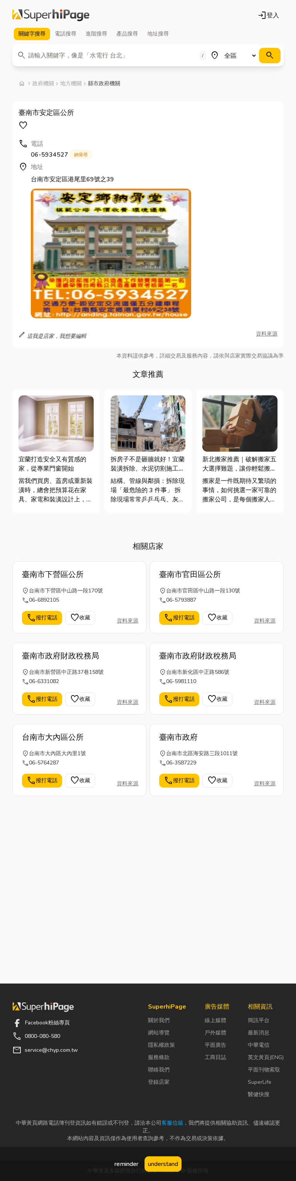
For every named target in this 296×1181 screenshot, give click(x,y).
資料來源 (267, 333)
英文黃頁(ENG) (266, 1057)
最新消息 (258, 1032)
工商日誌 (215, 1057)
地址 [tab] (158, 33)
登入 (268, 15)
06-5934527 (59, 154)
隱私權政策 (161, 1045)
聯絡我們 (159, 1069)
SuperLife (259, 1082)
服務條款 (159, 1057)
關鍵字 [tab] (31, 33)
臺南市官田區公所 (190, 574)
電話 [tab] (65, 33)
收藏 (80, 617)
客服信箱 (172, 1123)
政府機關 (43, 83)
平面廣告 (215, 1045)
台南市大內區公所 (53, 737)
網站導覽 (159, 1032)
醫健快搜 (258, 1094)
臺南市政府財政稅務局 (60, 656)
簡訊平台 (258, 1020)
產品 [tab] (127, 33)
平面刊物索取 (264, 1069)
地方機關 (71, 83)
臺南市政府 (178, 737)
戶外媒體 (215, 1032)
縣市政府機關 (104, 83)
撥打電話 (42, 617)
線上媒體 (215, 1020)
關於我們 (159, 1020)
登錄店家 (159, 1082)
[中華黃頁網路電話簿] (50, 15)
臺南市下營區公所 (53, 574)
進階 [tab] (96, 33)
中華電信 (258, 1045)
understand (163, 1164)
